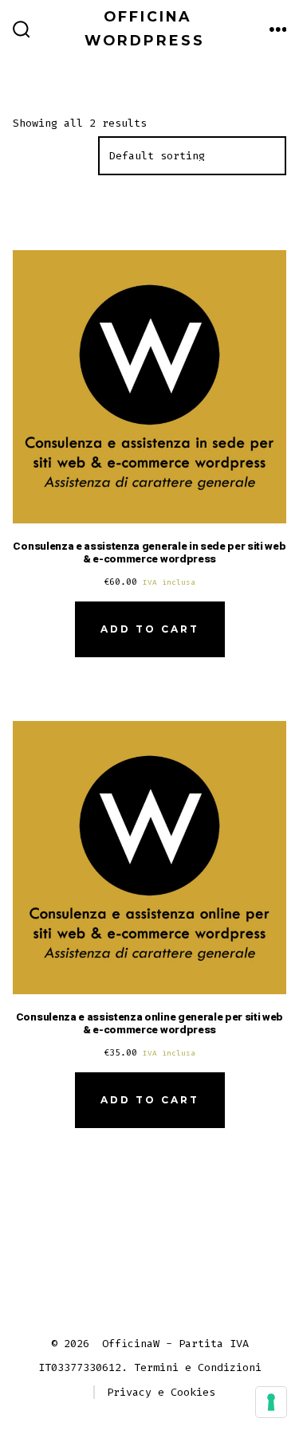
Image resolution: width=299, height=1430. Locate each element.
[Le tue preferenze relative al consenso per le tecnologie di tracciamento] (271, 1402)
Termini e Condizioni (198, 1367)
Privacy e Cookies (161, 1392)
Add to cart (149, 629)
